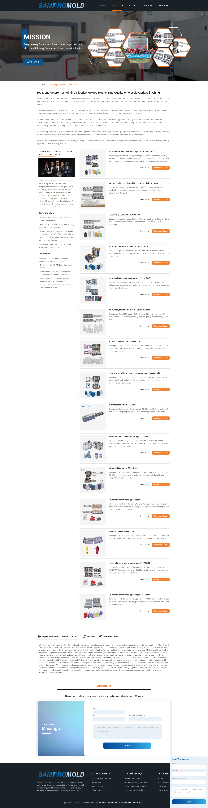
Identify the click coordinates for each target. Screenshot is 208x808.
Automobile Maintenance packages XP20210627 (129, 278)
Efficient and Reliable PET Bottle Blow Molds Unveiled (55, 266)
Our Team (162, 786)
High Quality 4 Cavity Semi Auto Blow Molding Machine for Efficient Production (56, 226)
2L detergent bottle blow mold (122, 404)
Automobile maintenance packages (103, 778)
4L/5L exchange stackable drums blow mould (129, 246)
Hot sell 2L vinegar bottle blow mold (124, 341)
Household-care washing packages (124, 499)
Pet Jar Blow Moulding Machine (134, 790)
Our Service (163, 790)
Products (116, 5)
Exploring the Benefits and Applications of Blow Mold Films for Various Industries (54, 279)
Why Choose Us (164, 782)
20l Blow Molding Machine (136, 782)
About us (163, 5)
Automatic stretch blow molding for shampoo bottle (131, 151)
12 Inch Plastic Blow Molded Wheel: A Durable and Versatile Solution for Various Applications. (56, 232)
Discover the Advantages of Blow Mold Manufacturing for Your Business (53, 260)
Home (102, 5)
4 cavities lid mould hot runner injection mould (129, 436)
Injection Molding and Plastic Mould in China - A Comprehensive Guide (56, 286)
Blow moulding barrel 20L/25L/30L (123, 468)
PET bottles (96, 782)
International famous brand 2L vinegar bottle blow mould (133, 183)
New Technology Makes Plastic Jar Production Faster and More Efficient (56, 239)
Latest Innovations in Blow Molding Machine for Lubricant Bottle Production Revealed (55, 273)
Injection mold (98, 786)
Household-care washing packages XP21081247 (129, 594)
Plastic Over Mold (132, 778)
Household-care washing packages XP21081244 (129, 563)
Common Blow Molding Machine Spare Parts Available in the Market (55, 219)
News (131, 5)
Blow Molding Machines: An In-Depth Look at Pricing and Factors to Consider (55, 246)
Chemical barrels (99, 790)
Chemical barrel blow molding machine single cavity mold (134, 373)
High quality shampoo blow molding (124, 214)
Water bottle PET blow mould (121, 531)
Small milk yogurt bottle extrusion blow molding (129, 309)
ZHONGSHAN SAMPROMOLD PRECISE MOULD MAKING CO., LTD (121, 802)
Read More (144, 168)
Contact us (146, 5)
